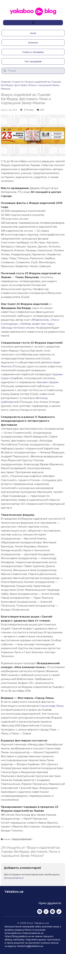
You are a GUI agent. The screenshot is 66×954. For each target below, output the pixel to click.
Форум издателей (21, 839)
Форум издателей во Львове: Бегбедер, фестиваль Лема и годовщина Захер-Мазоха (31, 85)
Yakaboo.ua (14, 891)
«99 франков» (40, 319)
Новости (18, 81)
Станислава (51, 705)
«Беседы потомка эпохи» (18, 327)
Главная (6, 81)
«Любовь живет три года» (36, 323)
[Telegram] (52, 911)
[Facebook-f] (39, 911)
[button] (33, 33)
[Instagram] (46, 911)
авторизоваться (13, 877)
